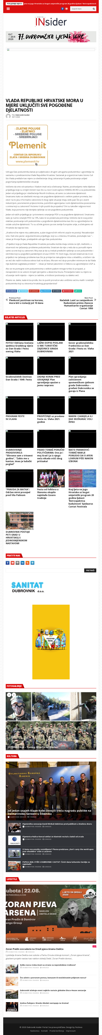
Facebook (12, 291)
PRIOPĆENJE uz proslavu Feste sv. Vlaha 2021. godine (50, 419)
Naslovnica (34, 1031)
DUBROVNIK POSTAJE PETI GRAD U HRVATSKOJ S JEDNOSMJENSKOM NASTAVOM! (18, 537)
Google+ (35, 291)
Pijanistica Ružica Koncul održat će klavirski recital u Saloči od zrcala (53, 836)
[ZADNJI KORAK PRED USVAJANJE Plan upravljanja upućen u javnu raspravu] (51, 366)
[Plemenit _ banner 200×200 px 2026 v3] (27, 166)
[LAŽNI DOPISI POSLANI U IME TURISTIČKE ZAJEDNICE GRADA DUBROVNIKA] (51, 332)
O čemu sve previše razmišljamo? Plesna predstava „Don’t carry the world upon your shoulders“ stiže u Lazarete (58, 850)
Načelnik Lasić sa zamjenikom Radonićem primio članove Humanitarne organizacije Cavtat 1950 (76, 303)
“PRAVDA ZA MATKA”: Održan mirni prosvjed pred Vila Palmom (18, 492)
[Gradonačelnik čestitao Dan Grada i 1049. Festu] (19, 366)
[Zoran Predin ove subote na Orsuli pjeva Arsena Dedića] (51, 914)
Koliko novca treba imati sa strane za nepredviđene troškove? (48, 965)
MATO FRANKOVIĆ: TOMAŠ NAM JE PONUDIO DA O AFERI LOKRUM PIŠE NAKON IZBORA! (81, 455)
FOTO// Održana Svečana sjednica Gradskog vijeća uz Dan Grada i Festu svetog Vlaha (19, 347)
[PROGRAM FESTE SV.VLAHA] (19, 405)
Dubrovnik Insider (23, 115)
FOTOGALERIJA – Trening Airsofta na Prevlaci (33, 747)
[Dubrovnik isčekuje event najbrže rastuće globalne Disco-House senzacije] (12, 994)
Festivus (78, 1027)
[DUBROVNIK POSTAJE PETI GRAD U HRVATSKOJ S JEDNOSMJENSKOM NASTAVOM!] (19, 521)
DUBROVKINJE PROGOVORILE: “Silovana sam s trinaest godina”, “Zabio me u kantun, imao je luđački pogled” (19, 457)
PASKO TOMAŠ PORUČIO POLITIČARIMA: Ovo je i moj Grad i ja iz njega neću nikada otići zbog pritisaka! (50, 455)
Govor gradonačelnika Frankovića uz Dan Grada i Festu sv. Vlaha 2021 (81, 347)
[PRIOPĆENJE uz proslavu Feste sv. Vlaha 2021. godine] (51, 405)
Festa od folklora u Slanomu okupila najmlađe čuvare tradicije (47, 493)
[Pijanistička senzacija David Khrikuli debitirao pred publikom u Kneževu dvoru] (14, 827)
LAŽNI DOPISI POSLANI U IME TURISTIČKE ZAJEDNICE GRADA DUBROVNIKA (50, 347)
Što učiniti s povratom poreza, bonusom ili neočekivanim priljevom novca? (53, 977)
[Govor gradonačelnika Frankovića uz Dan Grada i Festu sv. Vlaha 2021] (82, 332)
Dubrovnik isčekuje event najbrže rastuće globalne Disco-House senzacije (53, 990)
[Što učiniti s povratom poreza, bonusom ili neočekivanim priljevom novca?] (12, 981)
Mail (79, 291)
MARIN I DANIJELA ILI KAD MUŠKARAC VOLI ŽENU (81, 419)
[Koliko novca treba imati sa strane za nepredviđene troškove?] (12, 968)
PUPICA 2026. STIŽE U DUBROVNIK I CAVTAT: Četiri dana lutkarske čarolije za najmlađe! (56, 863)
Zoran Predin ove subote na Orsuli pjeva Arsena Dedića (34, 949)
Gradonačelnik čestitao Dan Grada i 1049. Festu (19, 378)
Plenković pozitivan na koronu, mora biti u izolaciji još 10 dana (26, 300)
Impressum (71, 1031)
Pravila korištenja (57, 1031)
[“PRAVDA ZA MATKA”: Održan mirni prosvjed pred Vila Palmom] (19, 478)
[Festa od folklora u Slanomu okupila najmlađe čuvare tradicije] (51, 478)
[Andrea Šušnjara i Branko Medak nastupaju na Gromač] (12, 1006)
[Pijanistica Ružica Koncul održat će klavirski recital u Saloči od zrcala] (14, 840)
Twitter (24, 291)
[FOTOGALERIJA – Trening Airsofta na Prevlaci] (51, 720)
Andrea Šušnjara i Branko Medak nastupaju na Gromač (44, 1003)
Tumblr (57, 291)
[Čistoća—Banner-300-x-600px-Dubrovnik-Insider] (51, 678)
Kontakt (44, 1031)
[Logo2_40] (27, 599)
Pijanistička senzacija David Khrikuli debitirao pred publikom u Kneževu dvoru (57, 824)
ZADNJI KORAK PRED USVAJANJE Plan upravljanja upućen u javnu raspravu (48, 381)
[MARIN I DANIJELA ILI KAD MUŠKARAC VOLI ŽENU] (82, 405)
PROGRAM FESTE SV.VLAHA (15, 417)
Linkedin (46, 291)
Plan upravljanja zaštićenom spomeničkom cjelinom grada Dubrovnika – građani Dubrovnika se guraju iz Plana (81, 383)
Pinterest (69, 291)
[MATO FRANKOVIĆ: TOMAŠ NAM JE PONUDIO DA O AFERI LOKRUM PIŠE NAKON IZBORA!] (82, 439)
